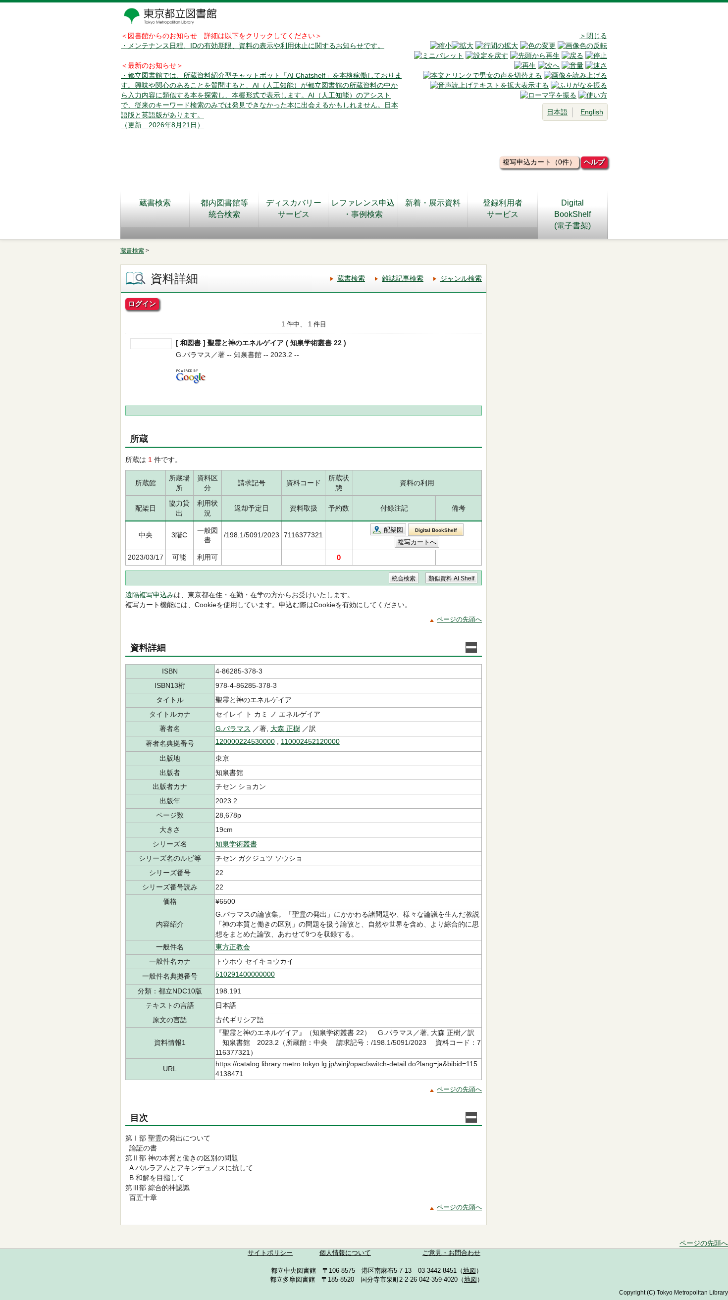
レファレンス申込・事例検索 (363, 208)
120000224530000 (245, 741)
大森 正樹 (285, 728)
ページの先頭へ (459, 619)
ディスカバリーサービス (293, 208)
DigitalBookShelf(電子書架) (572, 214)
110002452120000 (310, 741)
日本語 (557, 112)
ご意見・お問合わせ (451, 1252)
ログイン (142, 304)
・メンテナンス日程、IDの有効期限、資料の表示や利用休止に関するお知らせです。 (252, 46)
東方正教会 (232, 947)
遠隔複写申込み (149, 595)
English (591, 112)
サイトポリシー (270, 1252)
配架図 (393, 529)
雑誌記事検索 (402, 278)
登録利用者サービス (502, 208)
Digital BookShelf (436, 530)
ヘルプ (594, 162)
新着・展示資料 (433, 203)
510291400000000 (245, 974)
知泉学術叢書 (236, 844)
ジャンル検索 (461, 278)
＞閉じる (593, 36)
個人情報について (345, 1252)
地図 (469, 1270)
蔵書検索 (155, 203)
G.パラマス (233, 728)
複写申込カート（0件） (539, 162)
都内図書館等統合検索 (224, 208)
